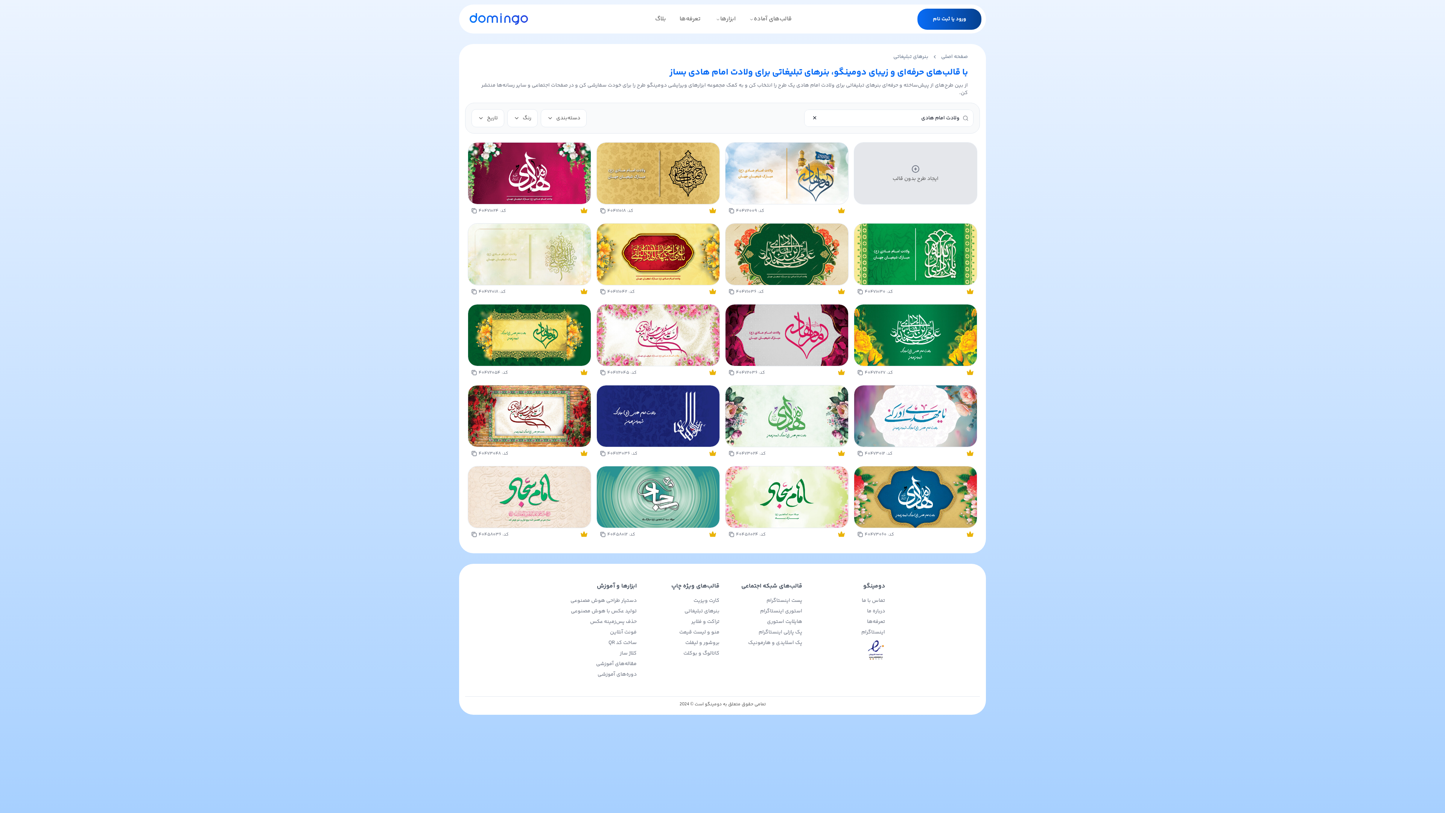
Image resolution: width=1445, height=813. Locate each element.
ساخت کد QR (622, 643)
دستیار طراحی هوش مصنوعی (603, 601)
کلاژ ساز (628, 653)
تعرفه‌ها (690, 19)
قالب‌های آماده (773, 19)
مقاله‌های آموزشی (616, 664)
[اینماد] (846, 650)
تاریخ (492, 118)
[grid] (722, 342)
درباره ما (876, 611)
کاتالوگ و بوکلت (701, 653)
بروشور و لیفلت (702, 643)
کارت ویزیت (706, 601)
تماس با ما (873, 601)
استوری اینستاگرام (781, 611)
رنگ (527, 118)
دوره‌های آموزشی (617, 674)
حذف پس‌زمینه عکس (613, 622)
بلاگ (660, 19)
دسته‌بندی (568, 118)
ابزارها (728, 19)
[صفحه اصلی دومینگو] (499, 18)
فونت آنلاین (623, 632)
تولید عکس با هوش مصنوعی (604, 611)
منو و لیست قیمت (699, 632)
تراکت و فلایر (705, 622)
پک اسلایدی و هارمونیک (775, 643)
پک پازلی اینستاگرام (780, 632)
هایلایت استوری (784, 622)
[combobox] (884, 118)
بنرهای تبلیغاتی (910, 57)
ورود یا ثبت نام (949, 19)
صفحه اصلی (954, 57)
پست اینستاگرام (784, 601)
